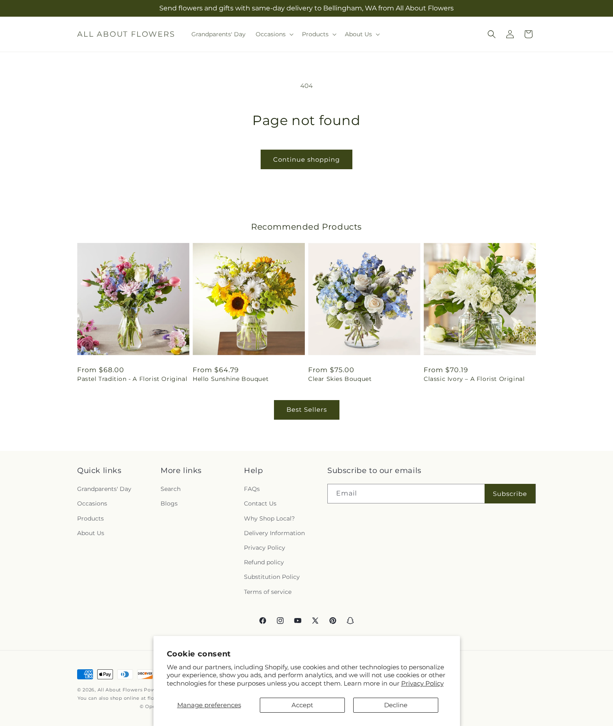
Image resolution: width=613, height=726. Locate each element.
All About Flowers (120, 690)
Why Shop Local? (269, 518)
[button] (274, 34)
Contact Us (260, 504)
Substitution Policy (272, 577)
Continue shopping (306, 159)
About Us (90, 533)
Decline (395, 705)
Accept (302, 705)
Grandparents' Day (104, 489)
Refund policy (264, 562)
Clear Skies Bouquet (340, 379)
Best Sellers (306, 409)
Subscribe (510, 494)
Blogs (169, 504)
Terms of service (267, 592)
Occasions (92, 504)
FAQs (252, 489)
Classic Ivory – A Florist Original (474, 379)
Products (90, 518)
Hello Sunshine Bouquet (231, 379)
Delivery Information (274, 533)
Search (171, 489)
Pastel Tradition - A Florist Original (132, 379)
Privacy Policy (422, 683)
